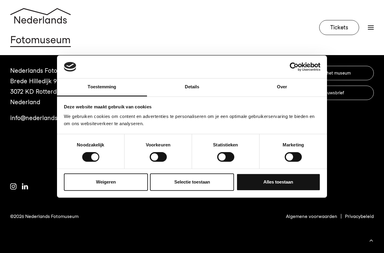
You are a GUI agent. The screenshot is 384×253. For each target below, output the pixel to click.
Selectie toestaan (192, 181)
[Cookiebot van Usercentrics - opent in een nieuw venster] (294, 66)
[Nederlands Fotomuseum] (40, 27)
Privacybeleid (359, 216)
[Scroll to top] (371, 239)
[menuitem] (340, 27)
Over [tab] (282, 87)
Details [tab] (192, 87)
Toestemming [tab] (102, 87)
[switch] (158, 157)
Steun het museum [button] (332, 73)
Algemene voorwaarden (311, 216)
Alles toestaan (278, 181)
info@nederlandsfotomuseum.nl (54, 118)
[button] (13, 187)
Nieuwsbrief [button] (332, 92)
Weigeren (106, 181)
